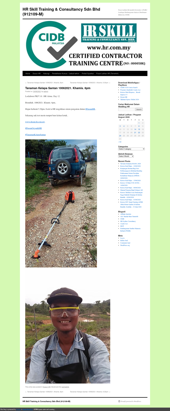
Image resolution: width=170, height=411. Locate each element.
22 (139, 132)
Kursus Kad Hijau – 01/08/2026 (130, 199)
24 (120, 135)
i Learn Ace (124, 224)
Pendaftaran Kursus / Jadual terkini (65, 73)
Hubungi (46, 73)
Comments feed (125, 243)
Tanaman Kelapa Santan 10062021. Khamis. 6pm (44, 82)
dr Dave (18, 409)
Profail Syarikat (88, 73)
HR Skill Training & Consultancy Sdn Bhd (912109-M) (61, 11)
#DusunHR (90, 109)
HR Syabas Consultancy (128, 221)
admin (46, 91)
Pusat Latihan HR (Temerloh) (107, 73)
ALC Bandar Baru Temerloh (129, 216)
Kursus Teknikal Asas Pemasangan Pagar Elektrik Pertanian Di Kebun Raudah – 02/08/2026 (131, 194)
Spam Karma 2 (28, 409)
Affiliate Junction (125, 214)
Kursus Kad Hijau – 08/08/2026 (130, 187)
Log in (122, 238)
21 (135, 132)
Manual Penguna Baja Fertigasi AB (131, 190)
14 (135, 129)
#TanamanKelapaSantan (35, 134)
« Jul (119, 142)
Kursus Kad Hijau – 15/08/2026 (130, 180)
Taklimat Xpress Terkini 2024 (129, 99)
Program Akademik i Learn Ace (130, 90)
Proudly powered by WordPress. (131, 401)
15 (139, 129)
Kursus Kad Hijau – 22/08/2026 (130, 166)
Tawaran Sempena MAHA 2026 (130, 163)
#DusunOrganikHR (33, 128)
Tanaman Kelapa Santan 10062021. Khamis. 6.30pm (90, 82)
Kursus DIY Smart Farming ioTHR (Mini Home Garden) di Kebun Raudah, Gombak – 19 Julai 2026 (131, 204)
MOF (122, 226)
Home (28, 73)
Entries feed (124, 240)
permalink (65, 387)
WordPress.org (125, 245)
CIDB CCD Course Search (128, 87)
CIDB (122, 219)
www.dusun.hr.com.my (35, 121)
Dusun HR (37, 73)
